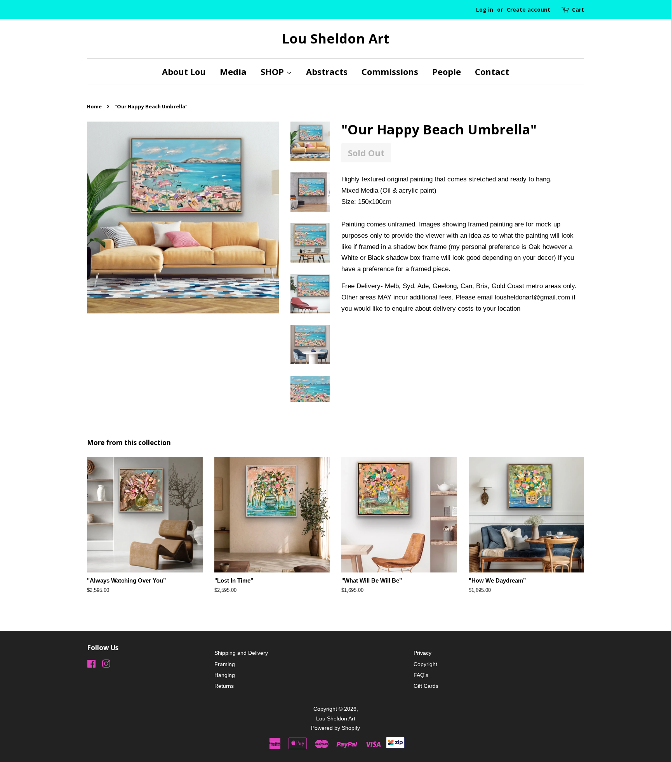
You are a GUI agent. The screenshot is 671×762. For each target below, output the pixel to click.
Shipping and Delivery (241, 653)
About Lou (184, 71)
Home (94, 106)
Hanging (224, 675)
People (446, 71)
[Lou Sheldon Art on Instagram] (106, 665)
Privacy (422, 653)
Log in (484, 9)
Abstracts (327, 71)
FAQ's (421, 675)
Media (233, 71)
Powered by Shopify (335, 728)
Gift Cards (426, 686)
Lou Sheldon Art (335, 39)
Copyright (425, 664)
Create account (528, 9)
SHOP (273, 71)
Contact (492, 71)
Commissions (390, 71)
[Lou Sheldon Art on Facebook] (91, 665)
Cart (578, 9)
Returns (224, 686)
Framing (224, 664)
